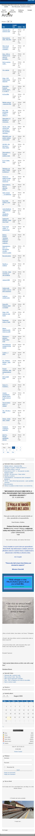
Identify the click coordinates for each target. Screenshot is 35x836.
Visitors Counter (18, 751)
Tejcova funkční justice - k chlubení (6, 404)
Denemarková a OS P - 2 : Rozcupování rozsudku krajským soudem (6, 249)
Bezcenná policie (6, 256)
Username (6, 758)
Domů (4, 10)
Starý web (4, 12)
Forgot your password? (9, 772)
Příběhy (20, 12)
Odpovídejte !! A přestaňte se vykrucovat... (6, 120)
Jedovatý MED (6, 280)
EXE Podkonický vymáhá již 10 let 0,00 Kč (6, 346)
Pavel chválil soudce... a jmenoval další (6, 228)
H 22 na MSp (5, 94)
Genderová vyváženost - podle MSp (5, 428)
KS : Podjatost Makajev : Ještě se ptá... (6, 362)
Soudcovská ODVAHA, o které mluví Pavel (6, 220)
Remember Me (10, 767)
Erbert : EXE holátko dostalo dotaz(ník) (6, 80)
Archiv (12, 10)
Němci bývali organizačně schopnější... (5, 47)
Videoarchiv (12, 12)
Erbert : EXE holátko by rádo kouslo (6, 314)
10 (3, 452)
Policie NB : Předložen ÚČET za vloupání (6, 306)
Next (8, 452)
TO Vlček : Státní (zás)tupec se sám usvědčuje (6, 273)
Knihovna (21, 10)
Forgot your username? (9, 774)
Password (6, 762)
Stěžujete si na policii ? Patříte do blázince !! (6, 170)
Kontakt (30, 10)
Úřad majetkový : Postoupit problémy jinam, (6, 154)
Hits (24, 27)
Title (3, 27)
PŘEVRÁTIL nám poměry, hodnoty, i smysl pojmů (6, 138)
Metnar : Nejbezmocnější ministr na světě (6, 330)
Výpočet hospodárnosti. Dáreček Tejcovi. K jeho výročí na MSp (6, 396)
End (13, 452)
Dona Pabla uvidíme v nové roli (6, 202)
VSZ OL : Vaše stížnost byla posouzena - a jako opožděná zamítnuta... (6, 130)
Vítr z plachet (5, 70)
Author (19, 27)
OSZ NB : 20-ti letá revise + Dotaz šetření (6, 146)
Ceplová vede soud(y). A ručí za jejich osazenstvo (6, 289)
